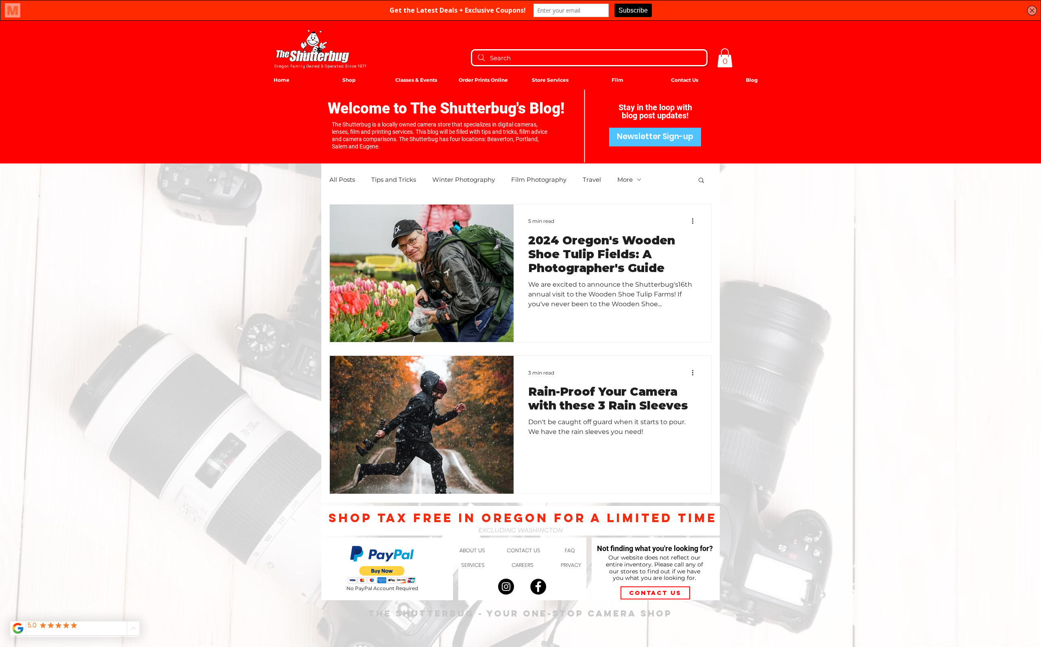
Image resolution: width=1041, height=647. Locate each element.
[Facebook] (538, 587)
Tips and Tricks (393, 179)
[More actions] (695, 221)
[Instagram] (506, 587)
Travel (592, 179)
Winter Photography (463, 179)
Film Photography (538, 179)
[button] (725, 58)
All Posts (342, 179)
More (625, 179)
